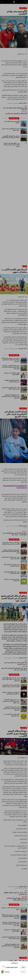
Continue (23, 971)
